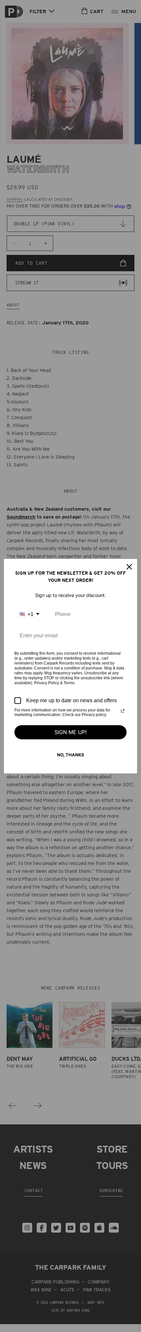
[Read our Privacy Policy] (123, 711)
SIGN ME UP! (70, 732)
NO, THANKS (70, 754)
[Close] (129, 567)
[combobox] (29, 614)
